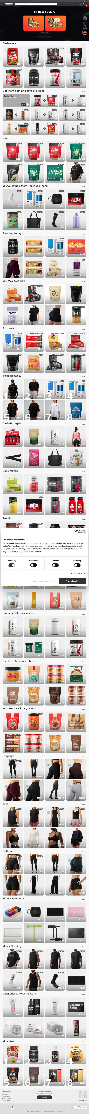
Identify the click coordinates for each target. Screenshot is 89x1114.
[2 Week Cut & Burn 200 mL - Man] (76, 1028)
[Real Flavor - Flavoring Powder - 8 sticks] (34, 363)
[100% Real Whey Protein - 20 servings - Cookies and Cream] (13, 151)
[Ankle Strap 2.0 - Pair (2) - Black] (55, 933)
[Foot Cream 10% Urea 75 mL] (55, 1007)
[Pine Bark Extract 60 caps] (76, 627)
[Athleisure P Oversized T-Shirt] (13, 410)
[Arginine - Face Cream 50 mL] (34, 1028)
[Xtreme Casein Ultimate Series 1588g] (13, 247)
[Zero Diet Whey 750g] (76, 57)
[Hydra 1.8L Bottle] (76, 220)
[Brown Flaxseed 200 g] (76, 743)
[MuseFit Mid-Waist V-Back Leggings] (13, 790)
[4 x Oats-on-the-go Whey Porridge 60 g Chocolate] (34, 743)
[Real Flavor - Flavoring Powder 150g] (13, 674)
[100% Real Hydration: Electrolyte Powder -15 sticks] (76, 410)
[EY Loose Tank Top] (13, 817)
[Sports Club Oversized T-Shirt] (76, 173)
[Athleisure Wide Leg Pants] (55, 885)
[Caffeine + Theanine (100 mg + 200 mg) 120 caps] (55, 627)
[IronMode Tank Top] (34, 980)
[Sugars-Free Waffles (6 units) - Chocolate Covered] (76, 1054)
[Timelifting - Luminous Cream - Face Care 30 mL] (55, 1028)
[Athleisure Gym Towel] (13, 933)
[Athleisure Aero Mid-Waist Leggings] (34, 790)
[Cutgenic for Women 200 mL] (13, 1007)
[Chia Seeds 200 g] (34, 1075)
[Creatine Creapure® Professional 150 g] (55, 484)
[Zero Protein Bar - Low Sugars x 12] (34, 294)
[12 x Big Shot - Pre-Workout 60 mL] (13, 437)
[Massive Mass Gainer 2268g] (13, 363)
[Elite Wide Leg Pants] (34, 885)
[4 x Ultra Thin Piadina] (76, 674)
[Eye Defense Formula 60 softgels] (34, 648)
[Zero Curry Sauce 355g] (34, 600)
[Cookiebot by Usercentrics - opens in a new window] (76, 531)
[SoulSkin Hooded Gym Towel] (76, 912)
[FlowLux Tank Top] (55, 817)
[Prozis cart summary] (83, 4)
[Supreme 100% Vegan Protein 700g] (76, 151)
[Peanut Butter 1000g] (13, 57)
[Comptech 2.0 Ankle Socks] (13, 199)
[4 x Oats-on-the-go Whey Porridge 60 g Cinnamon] (76, 695)
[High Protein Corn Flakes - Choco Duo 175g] (55, 294)
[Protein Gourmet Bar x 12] (55, 342)
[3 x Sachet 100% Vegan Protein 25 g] (55, 173)
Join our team (5, 1094)
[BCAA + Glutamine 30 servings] (76, 484)
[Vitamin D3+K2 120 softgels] (55, 437)
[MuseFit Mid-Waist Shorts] (55, 315)
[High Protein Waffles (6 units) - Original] (76, 1075)
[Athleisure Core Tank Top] (76, 817)
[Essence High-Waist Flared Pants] (34, 769)
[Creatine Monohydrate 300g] (55, 78)
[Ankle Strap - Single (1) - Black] (55, 199)
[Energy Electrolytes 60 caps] (34, 484)
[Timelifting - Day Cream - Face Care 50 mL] (13, 1028)
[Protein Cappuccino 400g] (76, 600)
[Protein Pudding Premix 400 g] (13, 600)
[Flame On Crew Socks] (13, 980)
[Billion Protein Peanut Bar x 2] (34, 268)
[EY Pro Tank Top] (34, 959)
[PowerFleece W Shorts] (76, 885)
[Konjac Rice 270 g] (13, 315)
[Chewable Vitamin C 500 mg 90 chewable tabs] (13, 648)
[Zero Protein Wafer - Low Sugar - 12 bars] (55, 57)
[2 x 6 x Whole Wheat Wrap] (76, 722)
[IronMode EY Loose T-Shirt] (13, 389)
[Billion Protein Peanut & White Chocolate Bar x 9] (55, 268)
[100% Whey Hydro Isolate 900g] (34, 78)
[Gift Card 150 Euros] (76, 933)
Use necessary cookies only (44, 581)
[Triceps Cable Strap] (13, 458)
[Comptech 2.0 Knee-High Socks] (55, 220)
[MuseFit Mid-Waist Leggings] (13, 268)
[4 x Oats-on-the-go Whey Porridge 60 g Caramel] (55, 674)
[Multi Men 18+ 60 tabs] (34, 199)
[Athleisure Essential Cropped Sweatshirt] (76, 838)
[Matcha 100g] (34, 437)
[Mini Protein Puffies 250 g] (34, 458)
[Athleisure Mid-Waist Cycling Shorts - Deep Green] (76, 864)
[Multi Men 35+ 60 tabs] (13, 342)
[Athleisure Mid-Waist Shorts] (13, 885)
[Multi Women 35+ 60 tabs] (76, 268)
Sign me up (44, 1097)
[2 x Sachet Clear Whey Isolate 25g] (76, 247)
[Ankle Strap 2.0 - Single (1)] (34, 933)
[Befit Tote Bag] (34, 220)
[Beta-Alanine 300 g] (76, 648)
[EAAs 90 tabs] (55, 505)
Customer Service (6, 1100)
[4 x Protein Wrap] (76, 458)
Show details (76, 574)
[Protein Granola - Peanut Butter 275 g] (34, 695)
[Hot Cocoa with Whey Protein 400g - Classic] (55, 695)
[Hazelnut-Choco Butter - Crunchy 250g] (34, 722)
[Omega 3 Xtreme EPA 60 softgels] (34, 1054)
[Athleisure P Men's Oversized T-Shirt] (34, 410)
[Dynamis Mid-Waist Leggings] (76, 790)
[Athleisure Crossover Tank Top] (76, 437)
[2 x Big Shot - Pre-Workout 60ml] (76, 505)
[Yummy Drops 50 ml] (55, 1054)
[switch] (33, 565)
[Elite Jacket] (34, 838)
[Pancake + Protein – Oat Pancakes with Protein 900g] (13, 1054)
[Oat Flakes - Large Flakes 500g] (55, 600)
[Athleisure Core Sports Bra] (13, 838)
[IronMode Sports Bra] (55, 838)
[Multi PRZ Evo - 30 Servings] (76, 78)
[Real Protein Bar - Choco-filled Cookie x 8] (76, 342)
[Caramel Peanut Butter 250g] (13, 220)
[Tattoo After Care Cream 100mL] (34, 1007)
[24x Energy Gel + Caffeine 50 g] (13, 484)
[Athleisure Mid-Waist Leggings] (55, 769)
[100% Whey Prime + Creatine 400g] (76, 294)
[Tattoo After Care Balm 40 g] (76, 1007)
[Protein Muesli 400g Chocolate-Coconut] (34, 674)
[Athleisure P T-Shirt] (34, 315)
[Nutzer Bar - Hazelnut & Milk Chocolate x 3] (13, 743)
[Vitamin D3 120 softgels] (13, 627)
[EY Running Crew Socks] (55, 980)
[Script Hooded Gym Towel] (55, 912)
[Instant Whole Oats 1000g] (13, 722)
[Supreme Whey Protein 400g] (13, 173)
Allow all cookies (72, 581)
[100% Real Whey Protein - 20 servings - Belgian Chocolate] (34, 151)
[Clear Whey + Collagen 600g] (76, 315)
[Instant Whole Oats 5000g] (55, 722)
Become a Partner (6, 1096)
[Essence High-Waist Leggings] (13, 769)
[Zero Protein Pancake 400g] (13, 1075)
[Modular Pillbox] (13, 912)
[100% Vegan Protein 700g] (34, 173)
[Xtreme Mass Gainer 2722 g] (34, 57)
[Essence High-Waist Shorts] (13, 864)
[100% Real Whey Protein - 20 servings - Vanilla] (55, 151)
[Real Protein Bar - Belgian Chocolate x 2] (34, 342)
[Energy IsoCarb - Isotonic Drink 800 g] (13, 505)
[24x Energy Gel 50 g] (13, 294)
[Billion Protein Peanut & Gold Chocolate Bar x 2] (34, 247)
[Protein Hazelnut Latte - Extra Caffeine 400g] (13, 695)
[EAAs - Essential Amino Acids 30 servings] (76, 363)
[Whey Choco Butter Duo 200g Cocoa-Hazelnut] (13, 78)
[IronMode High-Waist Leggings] (55, 790)
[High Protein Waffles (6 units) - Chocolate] (55, 1075)
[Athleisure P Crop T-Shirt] (34, 389)
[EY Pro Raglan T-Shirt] (55, 959)
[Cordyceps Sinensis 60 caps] (55, 648)
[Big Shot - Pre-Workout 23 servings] (76, 199)
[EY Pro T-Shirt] (76, 959)
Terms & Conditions (6, 1098)
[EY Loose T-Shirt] (34, 817)
